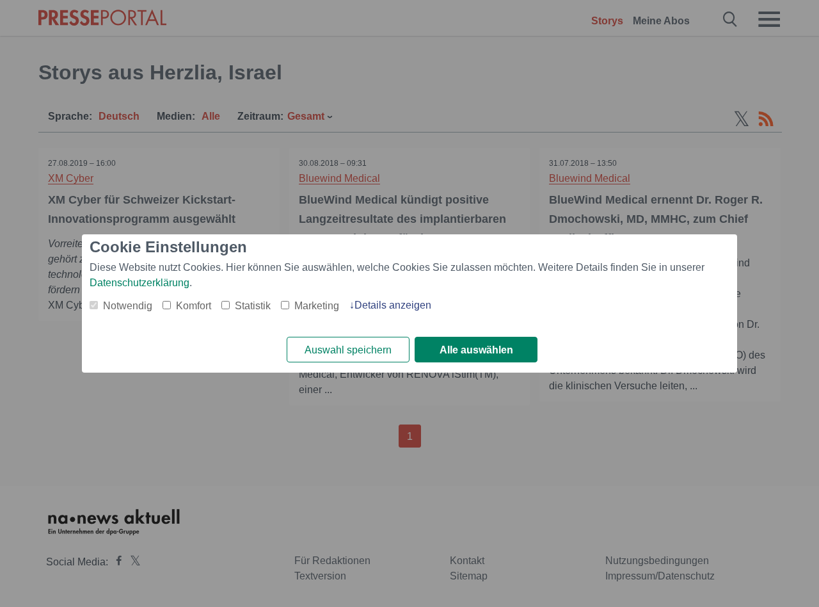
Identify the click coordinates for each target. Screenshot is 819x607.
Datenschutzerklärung (139, 282)
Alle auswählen (476, 349)
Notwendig (127, 305)
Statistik (253, 305)
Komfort (193, 305)
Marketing (316, 305)
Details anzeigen (392, 305)
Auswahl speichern (348, 349)
